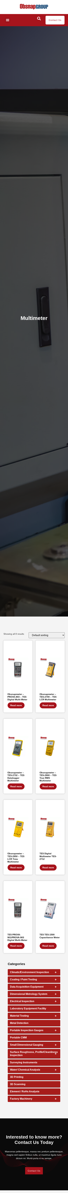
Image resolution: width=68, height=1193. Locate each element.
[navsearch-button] (39, 19)
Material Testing (33, 1016)
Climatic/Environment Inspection (33, 972)
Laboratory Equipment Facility (28, 1008)
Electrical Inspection (33, 1001)
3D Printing (16, 1077)
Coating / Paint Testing (33, 979)
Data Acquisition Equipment (33, 987)
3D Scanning (17, 1084)
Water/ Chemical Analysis (33, 1070)
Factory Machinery (33, 1099)
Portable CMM (18, 1037)
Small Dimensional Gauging (33, 1045)
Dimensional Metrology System (33, 994)
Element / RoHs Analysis (24, 1091)
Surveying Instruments (23, 1062)
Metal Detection (19, 1023)
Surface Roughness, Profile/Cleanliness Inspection (34, 1054)
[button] (7, 20)
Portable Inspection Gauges (33, 1030)
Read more (16, 705)
